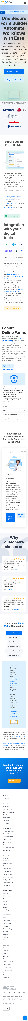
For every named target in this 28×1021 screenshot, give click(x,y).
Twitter (9, 992)
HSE (16, 569)
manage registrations (14, 743)
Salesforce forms (12, 274)
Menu (25, 3)
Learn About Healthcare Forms (10, 517)
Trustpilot (17, 609)
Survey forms (10, 207)
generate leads (20, 740)
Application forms (11, 203)
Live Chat (25, 1018)
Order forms (9, 200)
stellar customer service (19, 736)
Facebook (5, 992)
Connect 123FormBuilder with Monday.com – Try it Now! (16, 12)
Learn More (8, 366)
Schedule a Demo (8, 369)
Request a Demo (13, 80)
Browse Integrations (13, 308)
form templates (17, 179)
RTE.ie (10, 589)
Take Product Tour (12, 216)
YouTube (19, 992)
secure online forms (12, 342)
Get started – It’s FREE (14, 72)
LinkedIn (14, 992)
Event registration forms (13, 196)
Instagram (24, 992)
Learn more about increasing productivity (13, 714)
